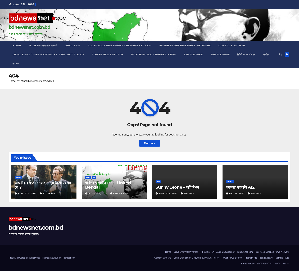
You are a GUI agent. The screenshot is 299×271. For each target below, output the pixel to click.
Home (16, 45)
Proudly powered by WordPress (25, 257)
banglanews (121, 193)
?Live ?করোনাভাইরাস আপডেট (43, 45)
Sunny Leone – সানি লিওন (177, 187)
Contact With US (232, 45)
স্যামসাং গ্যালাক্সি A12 (240, 187)
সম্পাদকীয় (18, 177)
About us (72, 45)
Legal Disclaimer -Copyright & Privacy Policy (48, 54)
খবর (94, 177)
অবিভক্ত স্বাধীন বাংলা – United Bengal (108, 185)
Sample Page (193, 54)
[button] (280, 54)
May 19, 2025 (237, 193)
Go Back (149, 143)
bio (158, 182)
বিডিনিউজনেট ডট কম (246, 54)
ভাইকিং (266, 54)
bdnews (189, 193)
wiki (88, 177)
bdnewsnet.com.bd (29, 27)
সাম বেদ (15, 63)
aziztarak (49, 193)
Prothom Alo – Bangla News (153, 54)
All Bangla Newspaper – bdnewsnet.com (120, 45)
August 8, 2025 (27, 193)
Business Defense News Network (185, 45)
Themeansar (68, 257)
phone (230, 182)
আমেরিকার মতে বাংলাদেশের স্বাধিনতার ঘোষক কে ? (43, 185)
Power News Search (107, 54)
